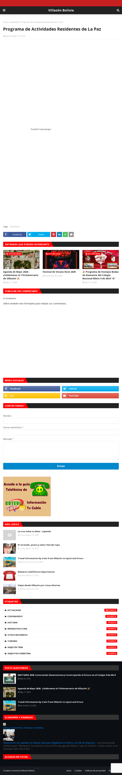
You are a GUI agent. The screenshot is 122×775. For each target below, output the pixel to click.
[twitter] (90, 388)
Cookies (78, 770)
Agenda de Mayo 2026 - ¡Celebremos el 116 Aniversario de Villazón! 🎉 (20, 275)
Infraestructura (58, 628)
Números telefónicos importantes (36, 571)
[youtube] (90, 395)
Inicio (5, 22)
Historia (58, 622)
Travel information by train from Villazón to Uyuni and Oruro (50, 558)
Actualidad (14, 22)
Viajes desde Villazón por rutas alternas (39, 585)
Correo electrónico (13, 427)
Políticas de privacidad (95, 770)
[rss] (31, 395)
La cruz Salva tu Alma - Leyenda (34, 531)
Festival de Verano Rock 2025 (59, 271)
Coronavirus (58, 616)
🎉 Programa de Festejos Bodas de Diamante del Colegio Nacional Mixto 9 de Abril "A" (100, 275)
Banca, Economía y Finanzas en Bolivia (23, 727)
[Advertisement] (61, 64)
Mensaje (8, 439)
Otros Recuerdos (58, 634)
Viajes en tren (58, 647)
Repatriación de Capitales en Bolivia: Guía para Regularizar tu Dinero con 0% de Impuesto (49, 742)
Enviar (61, 466)
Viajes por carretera (58, 653)
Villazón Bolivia (61, 10)
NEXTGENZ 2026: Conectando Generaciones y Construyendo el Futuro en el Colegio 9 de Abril (67, 675)
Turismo (58, 641)
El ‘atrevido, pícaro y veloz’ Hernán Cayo (39, 544)
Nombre (7, 416)
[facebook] (31, 388)
